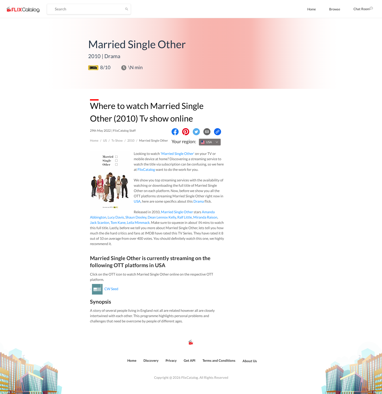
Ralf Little (184, 217)
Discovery (151, 360)
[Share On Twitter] (196, 131)
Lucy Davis (116, 217)
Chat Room (361, 9)
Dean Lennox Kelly (162, 217)
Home (311, 9)
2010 (130, 140)
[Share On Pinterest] (185, 131)
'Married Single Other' (177, 153)
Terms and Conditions (218, 360)
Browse (334, 9)
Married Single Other (177, 212)
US (105, 140)
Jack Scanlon (99, 222)
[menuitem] (311, 9)
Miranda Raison (205, 217)
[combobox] (210, 142)
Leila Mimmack (138, 222)
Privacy (171, 360)
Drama (198, 201)
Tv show (117, 140)
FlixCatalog (146, 169)
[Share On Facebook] (175, 131)
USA (137, 201)
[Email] (206, 131)
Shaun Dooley (135, 217)
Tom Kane (118, 222)
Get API (189, 360)
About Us (250, 361)
